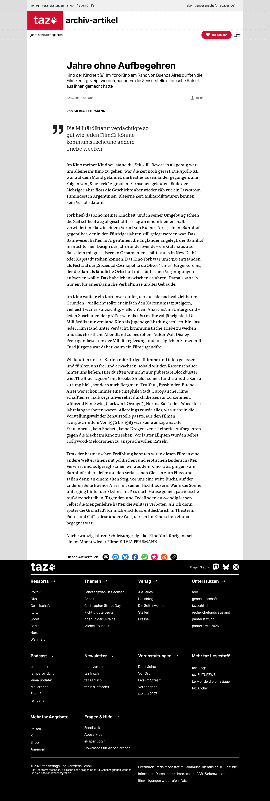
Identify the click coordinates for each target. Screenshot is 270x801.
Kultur (35, 612)
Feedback (92, 728)
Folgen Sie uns (200, 567)
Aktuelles (145, 592)
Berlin (35, 626)
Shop (35, 742)
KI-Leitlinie (228, 767)
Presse (143, 619)
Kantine (37, 736)
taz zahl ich (200, 605)
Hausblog (145, 599)
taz (43, 567)
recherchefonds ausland (211, 612)
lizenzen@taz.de (61, 773)
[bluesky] (226, 569)
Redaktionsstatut (170, 767)
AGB (200, 774)
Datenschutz (165, 774)
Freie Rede (39, 694)
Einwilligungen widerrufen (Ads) (163, 780)
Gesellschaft (40, 605)
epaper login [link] (228, 5)
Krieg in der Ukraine (99, 619)
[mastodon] (216, 569)
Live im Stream (150, 680)
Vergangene (147, 687)
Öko (34, 599)
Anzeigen (38, 749)
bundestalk (39, 667)
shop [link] (70, 5)
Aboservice (93, 734)
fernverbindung (43, 673)
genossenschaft (204, 599)
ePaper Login (94, 741)
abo (195, 592)
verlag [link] (35, 5)
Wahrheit (38, 639)
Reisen (36, 729)
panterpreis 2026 (205, 626)
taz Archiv (200, 688)
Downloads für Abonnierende (107, 748)
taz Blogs (199, 668)
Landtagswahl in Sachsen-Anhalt (105, 595)
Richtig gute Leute (98, 612)
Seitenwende (215, 774)
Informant (146, 774)
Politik (35, 592)
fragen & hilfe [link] (85, 5)
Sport (35, 619)
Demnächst (147, 667)
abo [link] (189, 5)
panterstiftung (203, 619)
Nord (34, 632)
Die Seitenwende (151, 605)
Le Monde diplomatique (211, 681)
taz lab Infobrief (96, 687)
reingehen (38, 700)
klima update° (41, 680)
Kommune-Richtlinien (202, 767)
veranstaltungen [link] (53, 5)
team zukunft (94, 667)
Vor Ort (144, 673)
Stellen (143, 612)
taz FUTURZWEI (204, 675)
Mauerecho (40, 687)
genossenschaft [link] (206, 5)
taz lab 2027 (147, 694)
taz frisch (91, 673)
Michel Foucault (96, 626)
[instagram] (236, 569)
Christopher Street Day (102, 605)
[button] (237, 35)
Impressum (186, 774)
